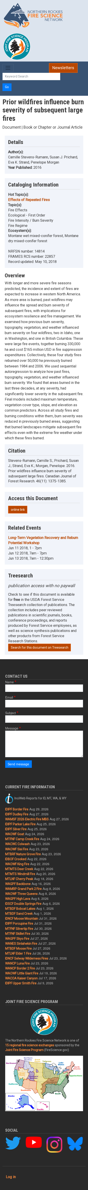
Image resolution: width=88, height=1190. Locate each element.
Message (11, 728)
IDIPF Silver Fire (16, 829)
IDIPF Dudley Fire (16, 814)
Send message (18, 764)
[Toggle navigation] (8, 68)
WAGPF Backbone (18, 884)
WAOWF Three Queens (21, 894)
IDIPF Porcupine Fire (19, 923)
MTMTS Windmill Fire (20, 874)
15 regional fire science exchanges (29, 1045)
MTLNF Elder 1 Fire (18, 953)
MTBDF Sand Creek (19, 913)
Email (9, 697)
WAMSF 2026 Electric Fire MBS (27, 819)
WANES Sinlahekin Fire (21, 943)
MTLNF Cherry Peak (19, 879)
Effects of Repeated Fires (29, 200)
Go (7, 87)
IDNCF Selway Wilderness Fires (26, 958)
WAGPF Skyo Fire (17, 938)
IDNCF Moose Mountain (21, 918)
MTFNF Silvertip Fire (19, 928)
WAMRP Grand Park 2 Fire (23, 889)
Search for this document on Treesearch (39, 647)
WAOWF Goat (14, 834)
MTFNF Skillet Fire (17, 933)
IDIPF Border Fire (16, 809)
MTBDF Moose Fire (18, 948)
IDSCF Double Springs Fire (23, 903)
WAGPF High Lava (17, 898)
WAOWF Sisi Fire (16, 849)
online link (18, 509)
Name (9, 682)
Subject (10, 713)
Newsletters (63, 68)
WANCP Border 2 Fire (20, 968)
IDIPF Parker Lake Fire (20, 824)
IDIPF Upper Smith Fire (21, 983)
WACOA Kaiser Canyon (21, 978)
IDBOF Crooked (15, 859)
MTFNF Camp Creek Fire (22, 839)
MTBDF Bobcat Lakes (20, 908)
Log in (11, 1177)
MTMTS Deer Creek (19, 869)
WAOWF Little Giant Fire (21, 973)
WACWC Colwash (17, 844)
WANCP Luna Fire (17, 963)
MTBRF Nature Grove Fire (23, 854)
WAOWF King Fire (17, 864)
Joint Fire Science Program (24, 1050)
